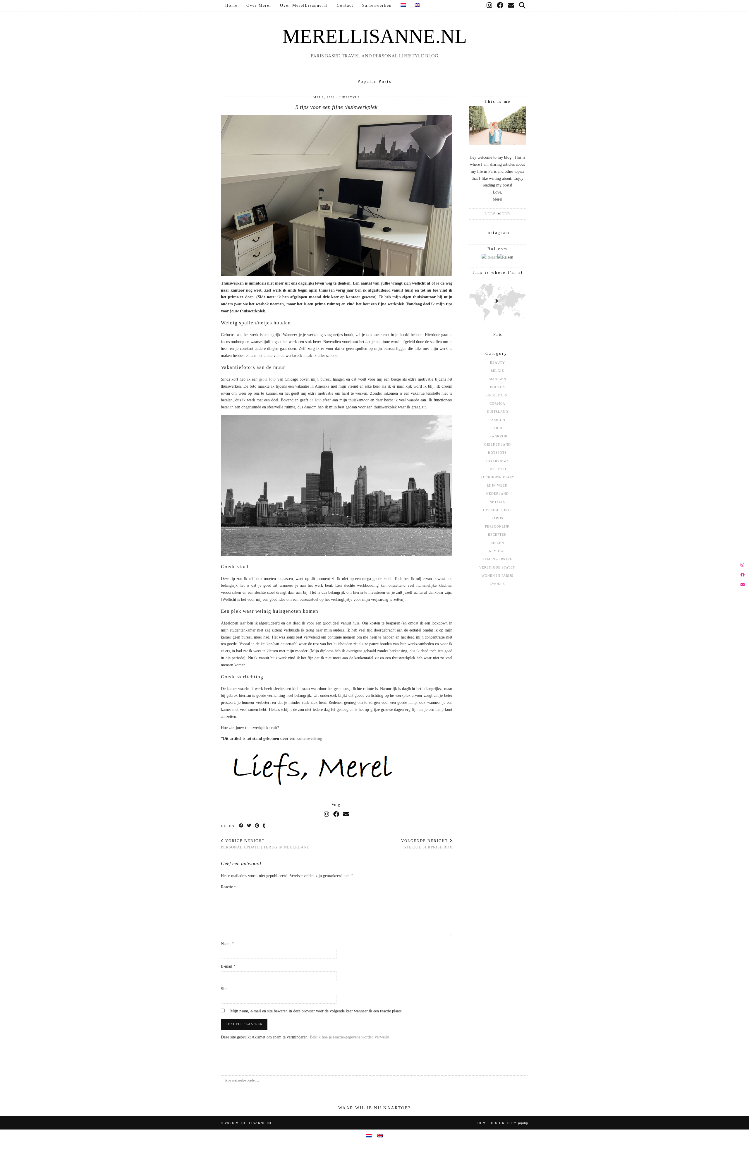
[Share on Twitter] (249, 826)
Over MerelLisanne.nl (304, 5)
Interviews (497, 461)
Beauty (497, 362)
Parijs (497, 518)
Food (497, 428)
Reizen (497, 543)
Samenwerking (497, 559)
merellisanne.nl (374, 36)
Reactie (228, 887)
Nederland (497, 493)
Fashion (497, 420)
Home (231, 5)
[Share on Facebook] (241, 826)
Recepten (497, 534)
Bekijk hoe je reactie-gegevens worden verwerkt (349, 1037)
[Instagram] (490, 5)
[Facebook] (500, 5)
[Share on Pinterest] (257, 826)
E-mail (228, 966)
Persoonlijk (497, 526)
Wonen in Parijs (497, 575)
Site (224, 989)
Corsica (497, 403)
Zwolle (497, 584)
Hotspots (497, 452)
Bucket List (497, 395)
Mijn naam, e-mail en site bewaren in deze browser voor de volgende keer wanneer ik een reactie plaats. (316, 1011)
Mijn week (497, 485)
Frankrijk (497, 436)
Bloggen (497, 379)
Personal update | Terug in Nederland (265, 844)
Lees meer (498, 214)
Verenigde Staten (497, 567)
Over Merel (258, 5)
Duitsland (497, 411)
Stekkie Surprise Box (426, 844)
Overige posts (497, 510)
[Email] (511, 5)
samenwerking (309, 738)
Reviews (497, 551)
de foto (316, 400)
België (497, 370)
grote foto (267, 379)
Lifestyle (349, 97)
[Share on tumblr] (264, 826)
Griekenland (497, 444)
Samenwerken (377, 5)
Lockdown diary (497, 477)
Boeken (497, 387)
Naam (227, 944)
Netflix (497, 502)
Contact (345, 5)
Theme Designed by (501, 1123)
